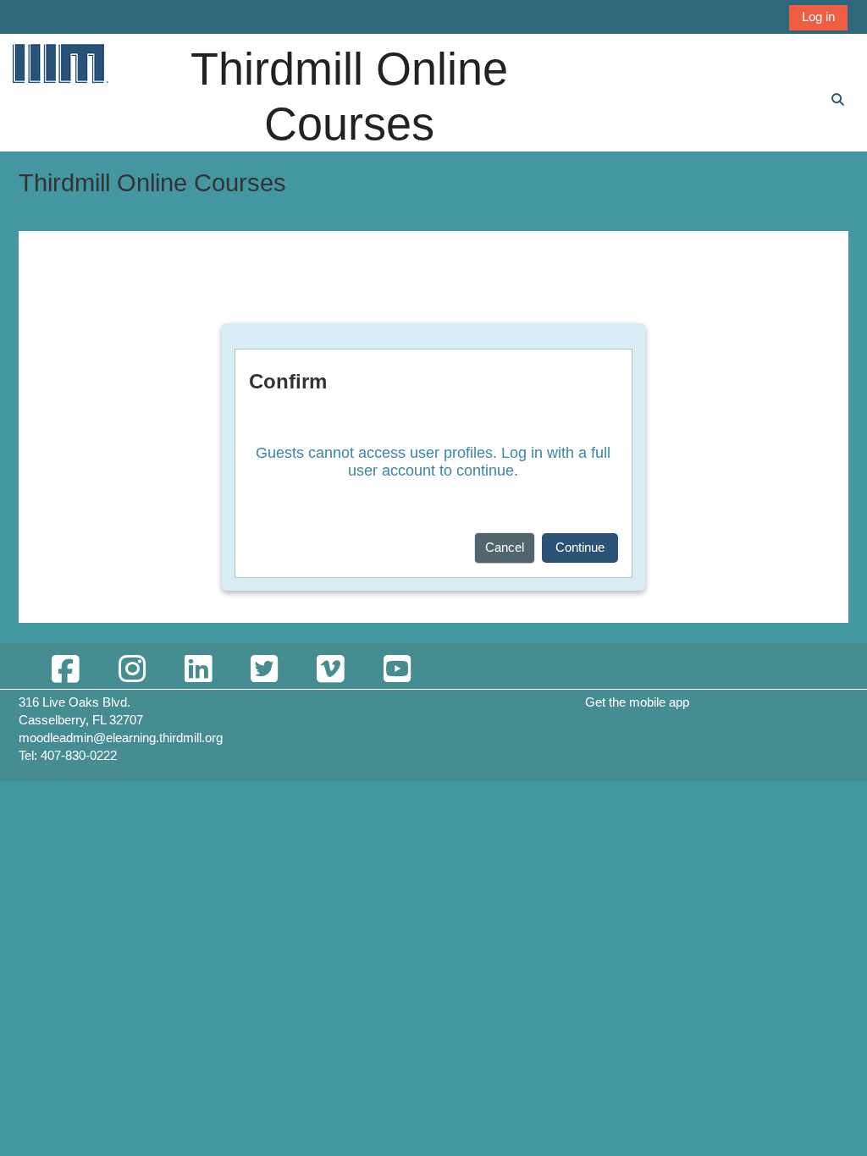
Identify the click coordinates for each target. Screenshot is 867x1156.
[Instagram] (131, 669)
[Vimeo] (330, 669)
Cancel (504, 547)
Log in (818, 16)
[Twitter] (264, 669)
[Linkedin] (198, 669)
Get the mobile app (637, 702)
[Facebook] (65, 669)
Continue (580, 547)
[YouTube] (396, 669)
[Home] (59, 63)
